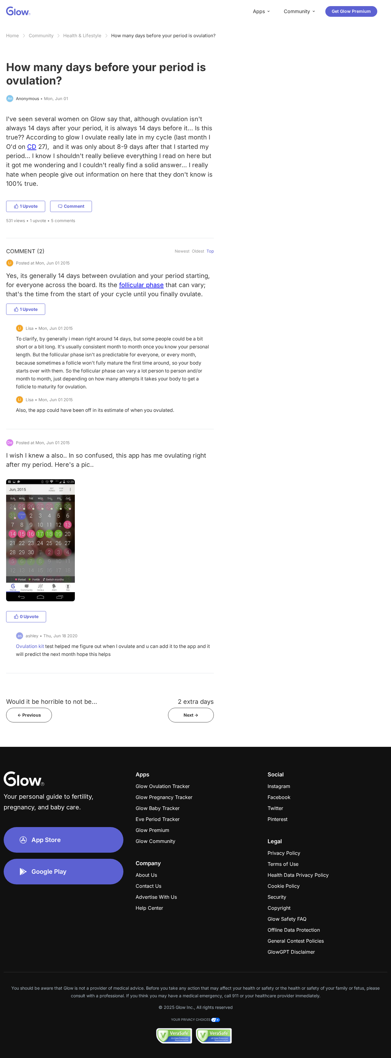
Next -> (191, 715)
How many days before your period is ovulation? (163, 35)
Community (41, 35)
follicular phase (141, 285)
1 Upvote (29, 206)
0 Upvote (29, 616)
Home (12, 35)
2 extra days (196, 701)
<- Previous (29, 715)
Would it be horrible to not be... (51, 701)
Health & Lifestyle (82, 35)
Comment (74, 206)
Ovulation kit (30, 646)
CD (31, 146)
